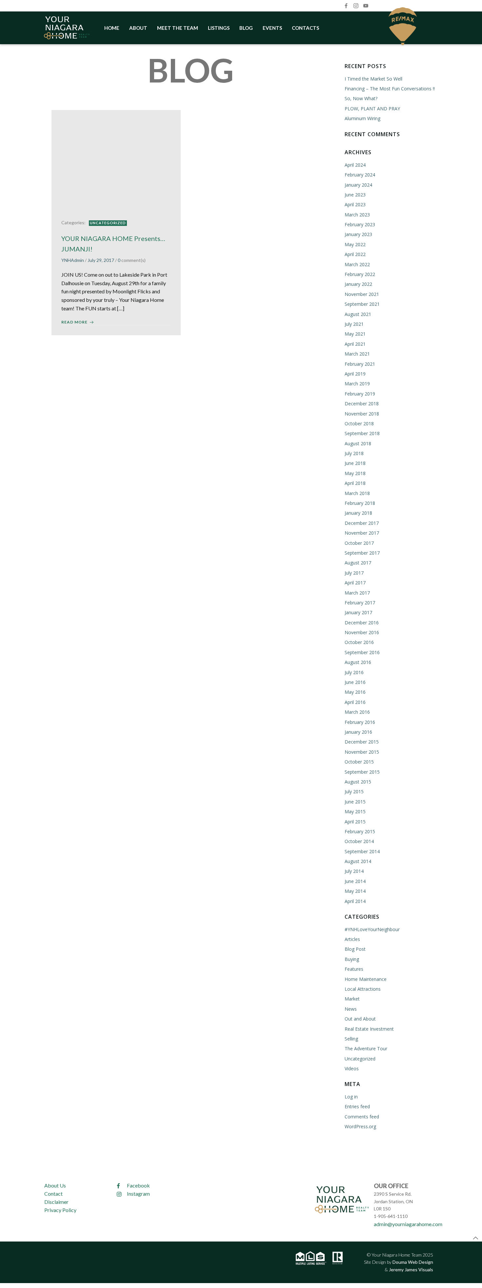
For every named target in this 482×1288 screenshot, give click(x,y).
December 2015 (362, 742)
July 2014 (354, 871)
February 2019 (360, 394)
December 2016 (362, 622)
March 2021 (357, 354)
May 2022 (355, 244)
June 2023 (355, 195)
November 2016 (362, 632)
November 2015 (362, 752)
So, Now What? (361, 98)
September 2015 (362, 772)
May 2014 (355, 891)
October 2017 (359, 543)
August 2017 (358, 563)
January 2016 (358, 732)
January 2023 (358, 234)
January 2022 (358, 284)
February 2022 (360, 274)
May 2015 (355, 811)
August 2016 (358, 662)
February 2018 (360, 503)
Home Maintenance (366, 979)
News (351, 1009)
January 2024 (358, 185)
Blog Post (355, 949)
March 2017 (357, 593)
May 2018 (355, 473)
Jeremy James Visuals (411, 1269)
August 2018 (358, 443)
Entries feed (357, 1106)
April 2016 (355, 702)
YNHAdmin (72, 260)
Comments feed (362, 1116)
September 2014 (362, 851)
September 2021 (362, 304)
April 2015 (355, 822)
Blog (246, 28)
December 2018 (362, 403)
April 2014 (355, 901)
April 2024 (355, 165)
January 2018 (358, 513)
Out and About (360, 1019)
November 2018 (362, 414)
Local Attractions (363, 989)
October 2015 (359, 762)
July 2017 (354, 573)
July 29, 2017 (101, 260)
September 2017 (362, 553)
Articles (352, 939)
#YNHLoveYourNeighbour (372, 929)
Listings (219, 28)
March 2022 (357, 264)
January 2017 (358, 612)
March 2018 (357, 493)
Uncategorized (108, 223)
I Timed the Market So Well (373, 79)
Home (111, 28)
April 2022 (355, 254)
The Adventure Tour (366, 1048)
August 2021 (358, 314)
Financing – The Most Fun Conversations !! (390, 88)
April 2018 (355, 483)
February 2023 (360, 224)
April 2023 (355, 204)
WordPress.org (360, 1126)
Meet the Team (177, 28)
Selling (351, 1039)
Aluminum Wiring (362, 118)
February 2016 (360, 722)
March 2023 (357, 215)
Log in (351, 1097)
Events (272, 28)
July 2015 (354, 791)
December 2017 (362, 523)
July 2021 (354, 324)
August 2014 (358, 861)
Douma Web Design (412, 1262)
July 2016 (354, 672)
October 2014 (359, 841)
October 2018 (359, 423)
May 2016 (355, 692)
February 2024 (360, 175)
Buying (352, 959)
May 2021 (355, 334)
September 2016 (362, 652)
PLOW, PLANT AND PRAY (372, 108)
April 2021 (355, 344)
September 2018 (362, 433)
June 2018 (355, 463)
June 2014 (355, 881)
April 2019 (355, 374)
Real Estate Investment (369, 1029)
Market (352, 999)
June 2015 (355, 802)
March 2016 (357, 712)
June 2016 (355, 682)
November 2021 (362, 294)
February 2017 (360, 602)
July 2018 (354, 453)
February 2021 (360, 364)
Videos (352, 1068)
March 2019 (357, 383)
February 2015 (360, 831)
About (138, 28)
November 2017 (362, 533)
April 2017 (355, 583)
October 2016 (359, 642)
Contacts (305, 28)
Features (354, 969)
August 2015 (358, 782)
